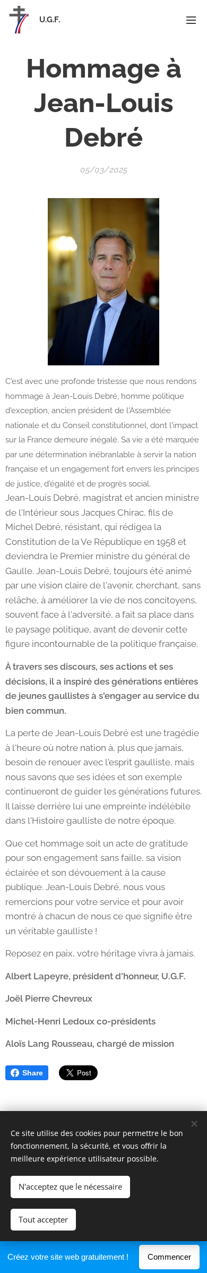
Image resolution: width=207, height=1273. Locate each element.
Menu (191, 19)
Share (32, 1073)
